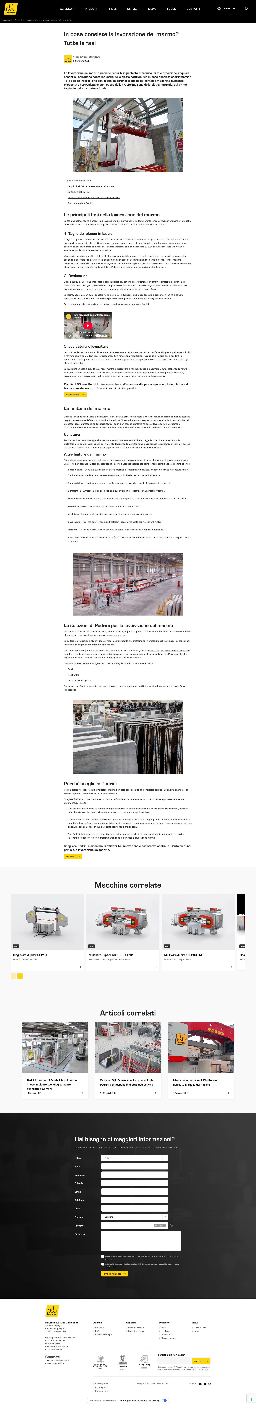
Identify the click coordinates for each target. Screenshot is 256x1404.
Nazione (79, 1217)
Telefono (79, 1200)
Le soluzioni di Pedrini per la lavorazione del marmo (94, 197)
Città (77, 1208)
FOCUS (171, 8)
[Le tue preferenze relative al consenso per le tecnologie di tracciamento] (251, 1399)
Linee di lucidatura (136, 1328)
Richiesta (80, 1234)
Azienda (66, 8)
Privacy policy (203, 1370)
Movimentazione (168, 1338)
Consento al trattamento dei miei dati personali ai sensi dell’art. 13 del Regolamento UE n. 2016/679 (141, 1257)
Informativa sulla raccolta (102, 1400)
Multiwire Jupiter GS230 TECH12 (111, 955)
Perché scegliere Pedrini (80, 203)
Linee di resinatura (136, 1331)
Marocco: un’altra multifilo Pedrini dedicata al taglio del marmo (195, 1082)
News (152, 8)
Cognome (80, 1174)
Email (78, 1191)
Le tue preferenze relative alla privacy (139, 1400)
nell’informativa (110, 1267)
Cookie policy (101, 1387)
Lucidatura (165, 1331)
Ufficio (78, 1158)
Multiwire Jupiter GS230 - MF (183, 955)
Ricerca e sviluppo (103, 1334)
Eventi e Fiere (200, 1328)
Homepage (7, 20)
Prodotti (91, 8)
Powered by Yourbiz (104, 1391)
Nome (78, 1166)
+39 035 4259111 (61, 1360)
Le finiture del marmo (79, 192)
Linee (113, 8)
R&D (97, 1331)
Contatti (193, 8)
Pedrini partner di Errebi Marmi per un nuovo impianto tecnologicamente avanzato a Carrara (52, 1084)
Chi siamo (99, 1328)
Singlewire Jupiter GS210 (30, 955)
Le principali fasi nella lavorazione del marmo (91, 186)
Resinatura (165, 1334)
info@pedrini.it (58, 1363)
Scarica (122, 1369)
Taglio (164, 1328)
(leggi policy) (109, 1259)
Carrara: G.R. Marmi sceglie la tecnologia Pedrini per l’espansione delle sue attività (126, 1082)
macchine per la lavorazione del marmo (169, 650)
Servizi (132, 8)
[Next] (20, 976)
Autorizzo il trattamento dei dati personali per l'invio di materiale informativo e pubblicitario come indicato (142, 1265)
